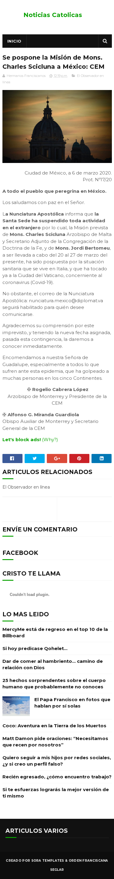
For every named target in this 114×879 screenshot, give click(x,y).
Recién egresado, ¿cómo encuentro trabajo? (57, 777)
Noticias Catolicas (52, 15)
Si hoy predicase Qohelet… (34, 648)
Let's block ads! (21, 439)
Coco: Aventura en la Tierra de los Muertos (54, 725)
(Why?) (50, 439)
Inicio (14, 41)
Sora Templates (47, 861)
